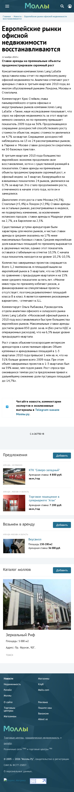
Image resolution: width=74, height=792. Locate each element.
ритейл (8, 743)
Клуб (40, 684)
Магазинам (10, 716)
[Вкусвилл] (14, 546)
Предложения (15, 455)
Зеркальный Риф (20, 635)
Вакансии (43, 713)
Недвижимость (12, 684)
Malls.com (43, 689)
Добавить (62, 455)
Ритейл (8, 689)
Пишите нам (45, 707)
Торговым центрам (9, 709)
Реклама (43, 702)
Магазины (43, 678)
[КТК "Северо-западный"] (14, 476)
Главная (7, 16)
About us (43, 719)
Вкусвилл (34, 539)
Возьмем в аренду (19, 524)
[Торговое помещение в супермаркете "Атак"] (14, 503)
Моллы (7, 695)
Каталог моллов (17, 569)
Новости (17, 16)
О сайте (8, 702)
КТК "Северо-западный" (44, 470)
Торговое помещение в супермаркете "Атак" (44, 498)
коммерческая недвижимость (42, 737)
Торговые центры (14, 737)
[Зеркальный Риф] (37, 604)
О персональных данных (18, 771)
